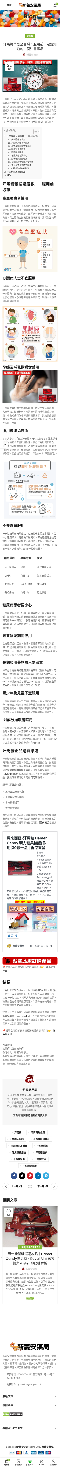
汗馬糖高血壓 (30, 1165)
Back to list (30, 1186)
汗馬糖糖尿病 (19, 1152)
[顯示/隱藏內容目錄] (34, 131)
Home (25, 23)
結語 (9, 175)
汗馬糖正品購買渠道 (16, 171)
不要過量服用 (17, 152)
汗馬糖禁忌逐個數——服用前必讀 (22, 136)
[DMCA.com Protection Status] (12, 1413)
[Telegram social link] (46, 1175)
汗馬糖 (34, 23)
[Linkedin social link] (38, 1175)
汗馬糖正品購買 (19, 1145)
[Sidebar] (4, 444)
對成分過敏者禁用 (20, 168)
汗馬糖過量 (19, 1159)
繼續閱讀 (30, 1298)
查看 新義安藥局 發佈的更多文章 (30, 1115)
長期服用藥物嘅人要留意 (22, 162)
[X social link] (22, 1175)
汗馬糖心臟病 (17, 1139)
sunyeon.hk (11, 773)
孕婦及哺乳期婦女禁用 (21, 146)
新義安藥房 (43, 822)
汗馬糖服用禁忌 (41, 1139)
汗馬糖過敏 (41, 1152)
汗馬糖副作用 (38, 1132)
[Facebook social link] (14, 1175)
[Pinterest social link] (30, 1175)
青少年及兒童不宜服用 (21, 165)
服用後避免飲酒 (18, 149)
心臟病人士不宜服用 (20, 143)
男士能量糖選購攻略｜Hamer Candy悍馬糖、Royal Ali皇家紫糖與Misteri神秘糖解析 (30, 1259)
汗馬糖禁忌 (42, 1145)
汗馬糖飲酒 (40, 1159)
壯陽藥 (23, 1247)
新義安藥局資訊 (33, 1247)
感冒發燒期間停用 (19, 159)
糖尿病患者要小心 (19, 155)
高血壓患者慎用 (18, 139)
